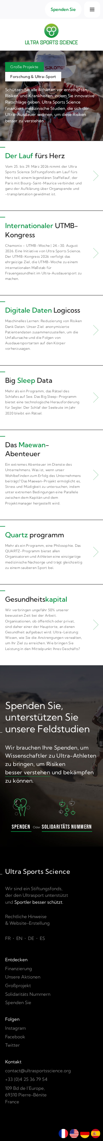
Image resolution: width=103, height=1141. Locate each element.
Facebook (15, 1036)
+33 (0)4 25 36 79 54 (26, 1079)
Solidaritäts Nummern (27, 994)
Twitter (12, 1045)
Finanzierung (18, 968)
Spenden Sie (18, 1002)
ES (42, 938)
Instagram (15, 1028)
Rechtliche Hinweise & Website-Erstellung (27, 920)
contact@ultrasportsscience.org (38, 1070)
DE (31, 938)
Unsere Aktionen (22, 977)
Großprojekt (18, 985)
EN (19, 938)
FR (8, 938)
